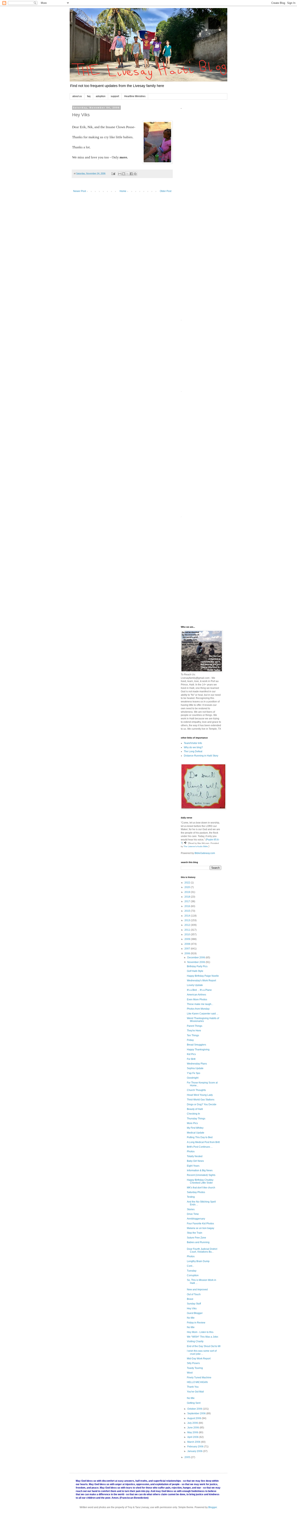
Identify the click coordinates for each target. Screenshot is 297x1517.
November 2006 (196, 962)
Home (123, 191)
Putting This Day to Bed (200, 1137)
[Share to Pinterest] (135, 174)
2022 (187, 882)
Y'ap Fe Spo (193, 1073)
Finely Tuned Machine (199, 1377)
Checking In (193, 1113)
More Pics (192, 1123)
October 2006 (195, 1408)
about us (77, 96)
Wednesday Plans (197, 1063)
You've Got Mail (195, 1391)
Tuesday (191, 1270)
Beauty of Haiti (195, 1109)
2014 (187, 915)
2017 (187, 901)
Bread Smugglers (196, 1044)
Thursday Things (196, 1118)
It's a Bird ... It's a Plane (199, 990)
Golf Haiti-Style (195, 971)
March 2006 (194, 1442)
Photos (191, 1151)
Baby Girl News (195, 1161)
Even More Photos (197, 999)
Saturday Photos (196, 1192)
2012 (187, 925)
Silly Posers (193, 1363)
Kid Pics (191, 1054)
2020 (187, 887)
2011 (187, 929)
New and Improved (197, 1289)
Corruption (193, 1275)
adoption (100, 96)
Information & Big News (200, 1170)
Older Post (165, 191)
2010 (187, 934)
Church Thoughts (196, 1090)
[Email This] (120, 174)
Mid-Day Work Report (199, 1358)
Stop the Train (194, 1232)
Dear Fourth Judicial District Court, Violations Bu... (202, 1250)
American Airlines (196, 994)
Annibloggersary (196, 1218)
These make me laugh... (200, 1004)
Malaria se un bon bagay (200, 1228)
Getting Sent (193, 1403)
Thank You (193, 1386)
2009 (187, 939)
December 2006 (196, 957)
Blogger (212, 1507)
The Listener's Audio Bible (196, 846)
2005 (187, 1457)
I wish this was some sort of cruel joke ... (202, 1352)
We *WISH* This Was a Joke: (203, 1336)
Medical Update (195, 1132)
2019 (187, 892)
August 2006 (194, 1418)
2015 (187, 910)
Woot (190, 1372)
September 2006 (196, 1413)
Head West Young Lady (200, 1095)
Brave (190, 1299)
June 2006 (193, 1427)
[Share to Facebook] (131, 174)
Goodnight (192, 1077)
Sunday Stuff (194, 1303)
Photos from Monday (198, 1008)
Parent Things (194, 1026)
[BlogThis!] (124, 174)
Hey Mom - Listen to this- (200, 1332)
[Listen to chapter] (185, 843)
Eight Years (193, 1165)
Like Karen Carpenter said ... (202, 1013)
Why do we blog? (193, 747)
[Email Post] (113, 173)
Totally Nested (194, 1156)
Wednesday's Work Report (201, 980)
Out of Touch (194, 1294)
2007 (187, 948)
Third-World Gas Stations (200, 1099)
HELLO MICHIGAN (197, 1382)
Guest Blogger (195, 1313)
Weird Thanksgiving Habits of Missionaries (203, 1020)
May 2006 (193, 1432)
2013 (187, 920)
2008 (187, 944)
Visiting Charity (195, 1341)
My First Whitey (195, 1127)
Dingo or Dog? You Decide (201, 1104)
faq (89, 96)
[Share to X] (127, 174)
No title (191, 1317)
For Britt (191, 1059)
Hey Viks (192, 1308)
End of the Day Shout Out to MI (203, 1346)
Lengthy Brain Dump (198, 1261)
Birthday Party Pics (197, 966)
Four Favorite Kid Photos (200, 1223)
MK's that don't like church (201, 1187)
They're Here (194, 1030)
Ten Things (193, 1035)
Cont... (190, 1266)
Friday (190, 1040)
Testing (191, 1196)
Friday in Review (196, 1322)
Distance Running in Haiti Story (201, 755)
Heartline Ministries (134, 96)
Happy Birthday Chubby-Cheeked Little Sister (200, 1181)
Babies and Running (198, 1242)
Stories (191, 1209)
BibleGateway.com (205, 853)
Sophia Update (195, 1068)
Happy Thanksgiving (198, 1049)
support (115, 96)
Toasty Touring (195, 1368)
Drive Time (193, 1214)
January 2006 (195, 1451)
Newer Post (79, 191)
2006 (187, 953)
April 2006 (193, 1437)
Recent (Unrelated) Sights (201, 1175)
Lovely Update (195, 985)
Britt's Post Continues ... (200, 1146)
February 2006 (195, 1446)
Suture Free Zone (196, 1237)
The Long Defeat (193, 751)
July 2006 (193, 1423)
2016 (187, 906)
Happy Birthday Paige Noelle (203, 975)
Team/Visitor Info (193, 743)
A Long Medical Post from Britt (203, 1142)
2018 (187, 896)
